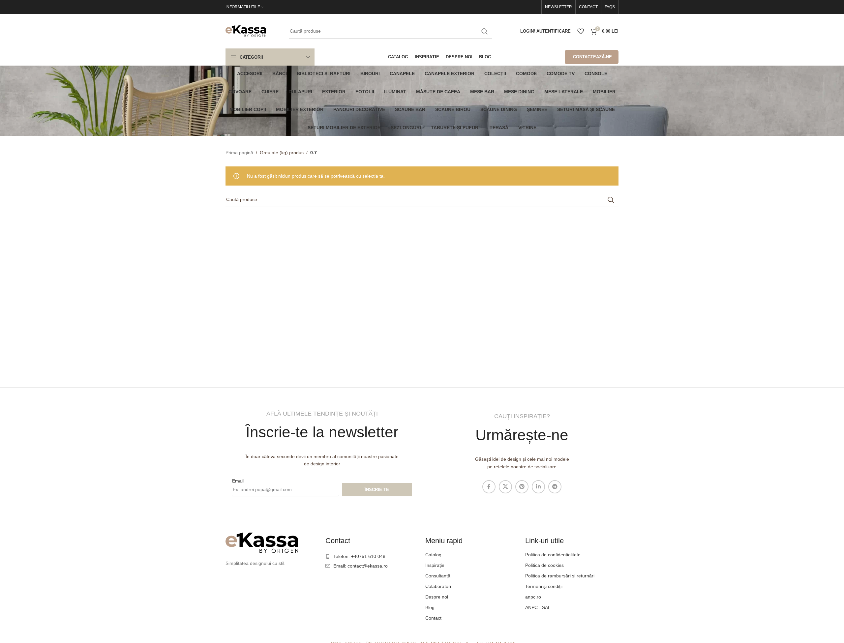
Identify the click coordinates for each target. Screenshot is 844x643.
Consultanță (437, 575)
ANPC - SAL (538, 607)
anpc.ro (533, 596)
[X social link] (505, 486)
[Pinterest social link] (521, 486)
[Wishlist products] (580, 31)
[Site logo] (246, 30)
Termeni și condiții (543, 586)
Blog (430, 607)
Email (238, 480)
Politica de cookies (544, 565)
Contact (433, 618)
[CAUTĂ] (484, 31)
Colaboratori (438, 586)
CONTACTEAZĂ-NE (592, 56)
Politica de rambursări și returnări (559, 575)
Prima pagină (239, 152)
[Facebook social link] (489, 486)
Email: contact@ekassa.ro (360, 566)
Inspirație (434, 565)
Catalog (433, 554)
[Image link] (262, 542)
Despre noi (436, 596)
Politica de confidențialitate (553, 554)
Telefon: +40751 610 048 (359, 556)
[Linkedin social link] (538, 486)
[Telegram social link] (554, 486)
